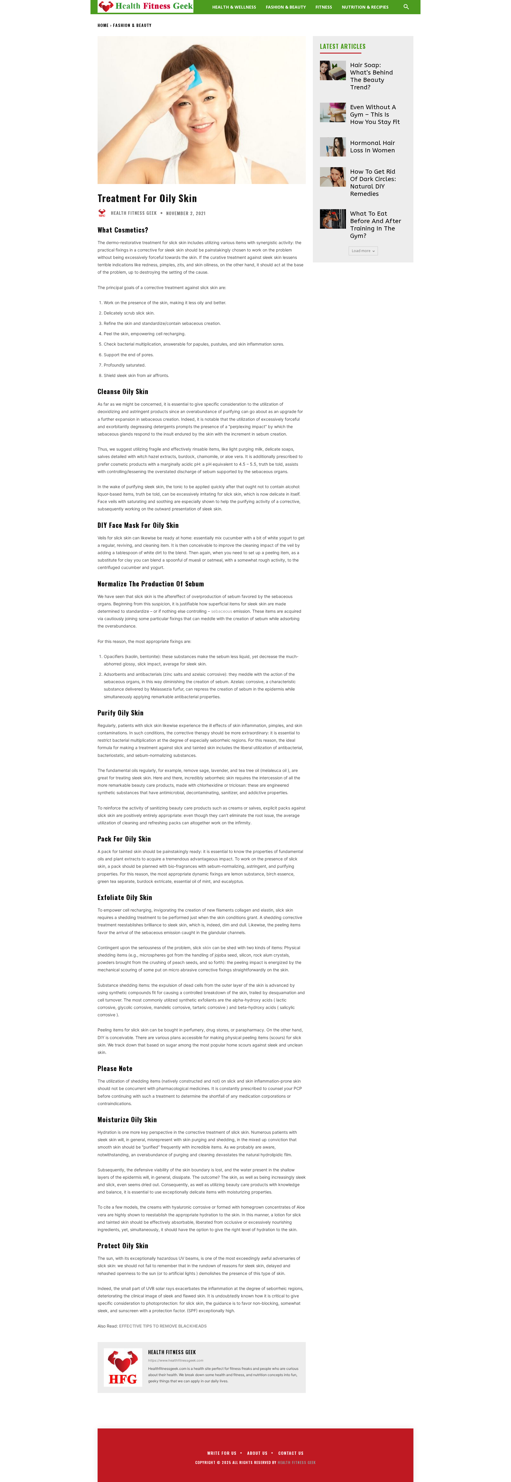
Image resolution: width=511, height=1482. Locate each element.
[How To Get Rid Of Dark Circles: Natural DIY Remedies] (333, 177)
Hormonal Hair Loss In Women (372, 146)
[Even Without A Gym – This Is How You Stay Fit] (333, 112)
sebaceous (221, 611)
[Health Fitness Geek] (103, 213)
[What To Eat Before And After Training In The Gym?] (333, 219)
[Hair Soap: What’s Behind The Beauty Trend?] (333, 70)
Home (103, 25)
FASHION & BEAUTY (132, 25)
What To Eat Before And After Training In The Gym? (375, 225)
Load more (361, 250)
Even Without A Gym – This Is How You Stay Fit (375, 115)
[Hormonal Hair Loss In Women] (333, 147)
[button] (406, 7)
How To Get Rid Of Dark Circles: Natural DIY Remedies (373, 183)
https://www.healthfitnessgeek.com (175, 1360)
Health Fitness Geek (134, 213)
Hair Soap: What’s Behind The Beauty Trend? (371, 76)
